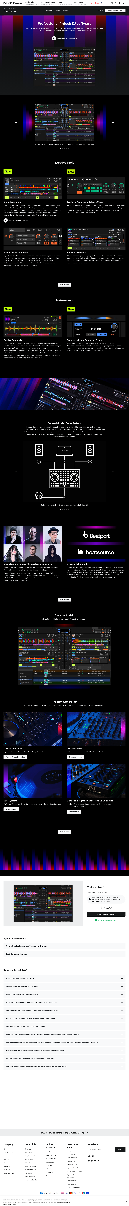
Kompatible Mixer (75, 757)
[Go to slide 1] (60, 148)
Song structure (72, 1184)
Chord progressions (73, 1187)
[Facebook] (89, 1161)
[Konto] (120, 3)
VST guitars (49, 1169)
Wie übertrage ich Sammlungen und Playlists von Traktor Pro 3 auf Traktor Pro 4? (36, 1066)
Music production (72, 1164)
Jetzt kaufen (64, 284)
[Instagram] (92, 1161)
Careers (6, 1162)
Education (7, 1169)
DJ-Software (12, 8)
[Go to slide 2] (62, 148)
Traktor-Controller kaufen (15, 757)
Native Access (29, 1162)
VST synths (49, 1165)
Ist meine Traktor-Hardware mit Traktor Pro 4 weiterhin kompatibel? (31, 1002)
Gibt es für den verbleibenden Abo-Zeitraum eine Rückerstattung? (30, 1018)
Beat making (71, 1161)
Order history (29, 1152)
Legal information (9, 1173)
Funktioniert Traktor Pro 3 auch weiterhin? (22, 994)
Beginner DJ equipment (74, 1168)
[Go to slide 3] (64, 148)
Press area (7, 1166)
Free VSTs (49, 1151)
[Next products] (113, 122)
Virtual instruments (52, 1155)
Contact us (7, 1156)
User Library (28, 1173)
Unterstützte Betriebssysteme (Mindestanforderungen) (26, 946)
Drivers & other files (31, 1180)
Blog (5, 1149)
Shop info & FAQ (30, 1156)
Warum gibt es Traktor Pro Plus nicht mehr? (22, 986)
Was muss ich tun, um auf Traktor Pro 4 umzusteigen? (26, 1026)
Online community (31, 1169)
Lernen (57, 10)
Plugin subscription (52, 1176)
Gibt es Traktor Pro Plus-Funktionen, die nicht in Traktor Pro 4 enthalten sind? (35, 1050)
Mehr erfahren (74, 811)
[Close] (126, 1201)
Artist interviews (72, 1157)
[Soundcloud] (98, 1161)
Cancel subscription (31, 1166)
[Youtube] (95, 1161)
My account (28, 1149)
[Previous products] (16, 122)
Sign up (120, 1149)
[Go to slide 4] (66, 148)
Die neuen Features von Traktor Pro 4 (20, 978)
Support (6, 1159)
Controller (49, 10)
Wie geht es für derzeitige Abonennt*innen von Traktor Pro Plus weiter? (32, 1010)
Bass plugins (50, 1162)
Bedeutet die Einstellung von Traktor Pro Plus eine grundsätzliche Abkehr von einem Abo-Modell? (42, 1034)
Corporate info (8, 1152)
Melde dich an (96, 901)
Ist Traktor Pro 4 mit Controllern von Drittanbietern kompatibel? (30, 1058)
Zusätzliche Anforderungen (16, 954)
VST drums (49, 1172)
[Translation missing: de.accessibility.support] (116, 3)
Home (5, 8)
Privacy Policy (11, 1204)
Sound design (71, 1180)
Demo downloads (30, 1176)
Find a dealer (29, 1159)
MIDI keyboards (51, 1158)
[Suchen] (112, 3)
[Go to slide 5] (68, 148)
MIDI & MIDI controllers (74, 1171)
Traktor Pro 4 (10, 11)
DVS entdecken (11, 809)
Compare (65, 10)
